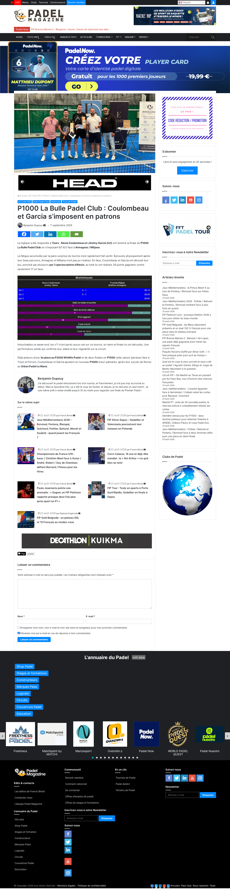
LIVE (17, 2)
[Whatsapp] (63, 234)
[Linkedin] (50, 234)
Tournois (43, 2)
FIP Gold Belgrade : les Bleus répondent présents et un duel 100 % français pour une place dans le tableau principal (186, 328)
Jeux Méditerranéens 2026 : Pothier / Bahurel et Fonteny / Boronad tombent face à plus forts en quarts (187, 305)
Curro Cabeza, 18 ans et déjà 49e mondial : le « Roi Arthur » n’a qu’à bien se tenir (127, 458)
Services (143, 37)
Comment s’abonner (76, 783)
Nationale (55, 201)
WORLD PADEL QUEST (147, 752)
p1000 (31, 554)
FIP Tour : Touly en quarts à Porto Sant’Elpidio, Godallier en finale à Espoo (127, 492)
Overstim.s (83, 751)
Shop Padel (21, 825)
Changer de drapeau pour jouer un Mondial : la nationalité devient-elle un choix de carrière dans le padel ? (89, 29)
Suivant (146, 181)
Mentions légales (66, 885)
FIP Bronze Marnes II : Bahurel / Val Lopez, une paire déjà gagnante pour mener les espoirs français (185, 342)
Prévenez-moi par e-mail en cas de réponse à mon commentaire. (55, 633)
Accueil (19, 37)
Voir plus (19, 819)
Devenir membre (76, 2)
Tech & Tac (49, 37)
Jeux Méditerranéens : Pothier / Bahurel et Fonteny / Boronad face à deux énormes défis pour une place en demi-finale (187, 433)
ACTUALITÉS (34, 195)
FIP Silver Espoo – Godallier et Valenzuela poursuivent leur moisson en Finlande (125, 424)
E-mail (90, 616)
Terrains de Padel (125, 790)
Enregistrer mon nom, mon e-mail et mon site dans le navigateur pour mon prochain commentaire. (73, 627)
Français (186, 2)
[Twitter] (37, 234)
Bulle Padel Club (41, 201)
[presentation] (2, 735)
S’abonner (187, 170)
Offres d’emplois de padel (79, 796)
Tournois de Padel (125, 777)
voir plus (139, 657)
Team (212, 885)
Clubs (34, 2)
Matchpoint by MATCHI (20, 752)
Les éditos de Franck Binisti (30, 791)
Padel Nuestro (178, 751)
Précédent (22, 181)
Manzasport (52, 751)
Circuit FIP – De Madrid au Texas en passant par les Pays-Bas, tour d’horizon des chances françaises (187, 379)
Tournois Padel (103, 37)
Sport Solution (209, 751)
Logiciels (19, 850)
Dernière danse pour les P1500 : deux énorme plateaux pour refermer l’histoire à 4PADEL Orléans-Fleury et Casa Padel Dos (185, 419)
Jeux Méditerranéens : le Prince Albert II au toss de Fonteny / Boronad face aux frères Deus (186, 291)
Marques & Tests (68, 37)
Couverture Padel (24, 863)
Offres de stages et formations (82, 802)
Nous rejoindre (200, 885)
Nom (21, 616)
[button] (93, 757)
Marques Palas (23, 844)
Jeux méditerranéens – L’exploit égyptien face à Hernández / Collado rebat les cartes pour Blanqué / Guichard (186, 392)
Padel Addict (123, 783)
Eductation (20, 869)
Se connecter (72, 790)
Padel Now (115, 751)
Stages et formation (25, 831)
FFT (118, 37)
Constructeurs (57, 2)
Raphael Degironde (69, 513)
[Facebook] (24, 234)
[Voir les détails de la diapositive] (84, 182)
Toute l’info (33, 37)
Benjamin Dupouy (33, 225)
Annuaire (129, 37)
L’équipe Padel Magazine (28, 803)
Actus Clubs (86, 37)
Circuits (19, 856)
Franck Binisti (66, 415)
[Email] (76, 234)
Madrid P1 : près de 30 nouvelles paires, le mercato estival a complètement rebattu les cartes (186, 406)
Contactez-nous (23, 797)
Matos (25, 2)
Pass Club (186, 885)
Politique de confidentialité (92, 885)
